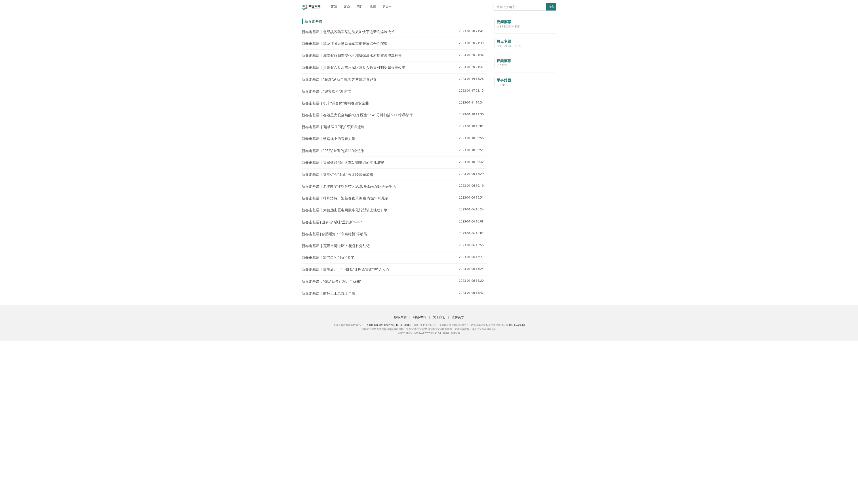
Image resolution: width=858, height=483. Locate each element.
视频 (373, 6)
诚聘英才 (458, 317)
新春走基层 (313, 21)
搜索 (551, 6)
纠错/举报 (420, 317)
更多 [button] (386, 6)
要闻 (334, 6)
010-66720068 (517, 324)
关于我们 (439, 317)
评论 (347, 6)
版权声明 (400, 317)
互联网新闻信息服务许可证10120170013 (388, 324)
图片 (360, 6)
